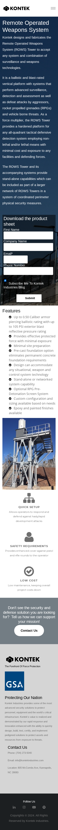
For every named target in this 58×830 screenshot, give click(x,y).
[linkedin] (14, 808)
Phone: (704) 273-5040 (20, 752)
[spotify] (44, 808)
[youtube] (34, 808)
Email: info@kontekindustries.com (26, 760)
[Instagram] (24, 808)
